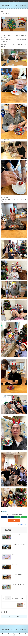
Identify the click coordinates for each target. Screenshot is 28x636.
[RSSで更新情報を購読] (14, 520)
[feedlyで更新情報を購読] (20, 517)
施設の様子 (4, 511)
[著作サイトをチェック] (7, 517)
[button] (25, 345)
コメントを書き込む (14, 616)
